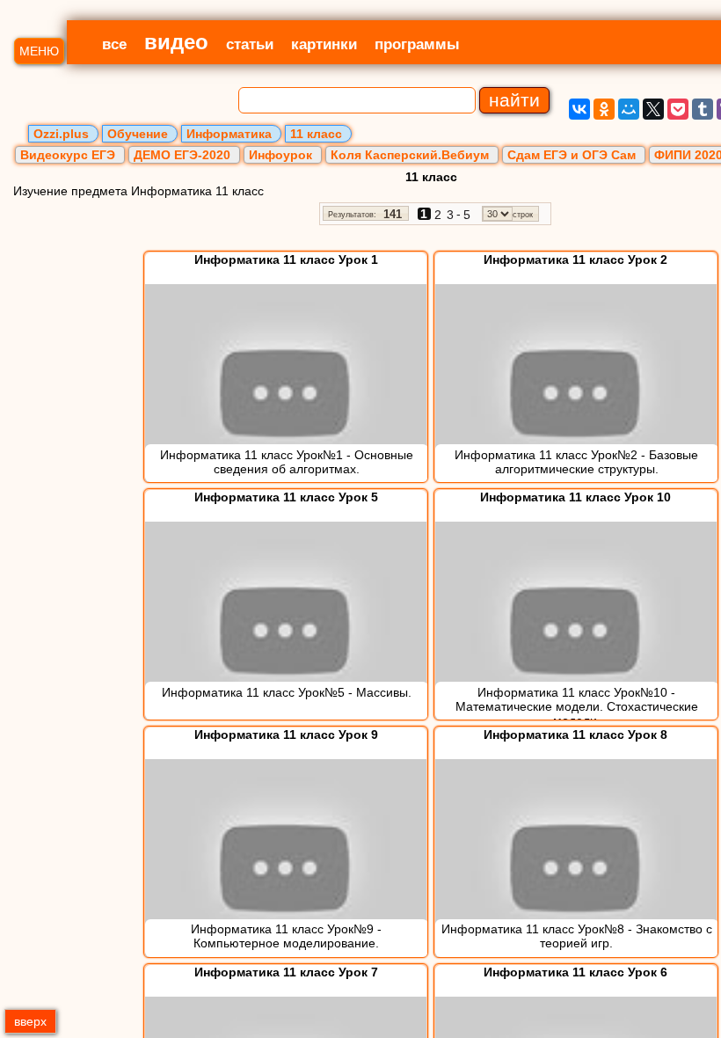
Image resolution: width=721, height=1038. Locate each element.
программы (417, 44)
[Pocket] (677, 109)
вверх (30, 1021)
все (114, 44)
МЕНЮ (39, 51)
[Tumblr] (702, 109)
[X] (653, 109)
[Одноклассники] (604, 109)
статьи (249, 44)
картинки (324, 44)
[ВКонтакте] (579, 109)
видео (176, 42)
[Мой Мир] (628, 109)
